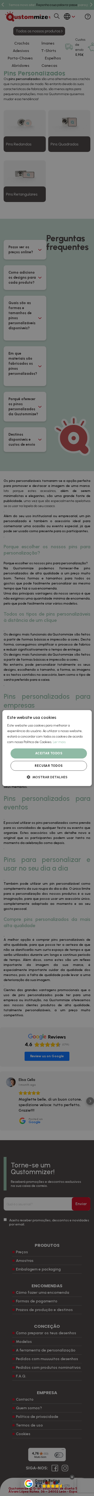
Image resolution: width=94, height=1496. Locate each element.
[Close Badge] (72, 1477)
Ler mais (59, 742)
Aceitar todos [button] (48, 753)
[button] (47, 777)
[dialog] (47, 748)
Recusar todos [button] (48, 766)
